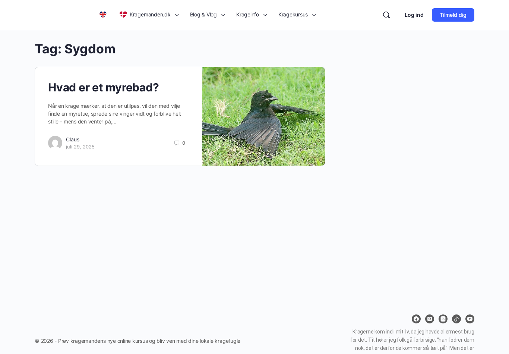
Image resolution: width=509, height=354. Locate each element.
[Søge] (386, 14)
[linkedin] (443, 318)
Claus (72, 139)
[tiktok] (456, 318)
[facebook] (416, 318)
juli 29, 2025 (80, 147)
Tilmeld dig (453, 15)
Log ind (414, 15)
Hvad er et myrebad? (103, 87)
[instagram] (429, 318)
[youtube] (469, 318)
